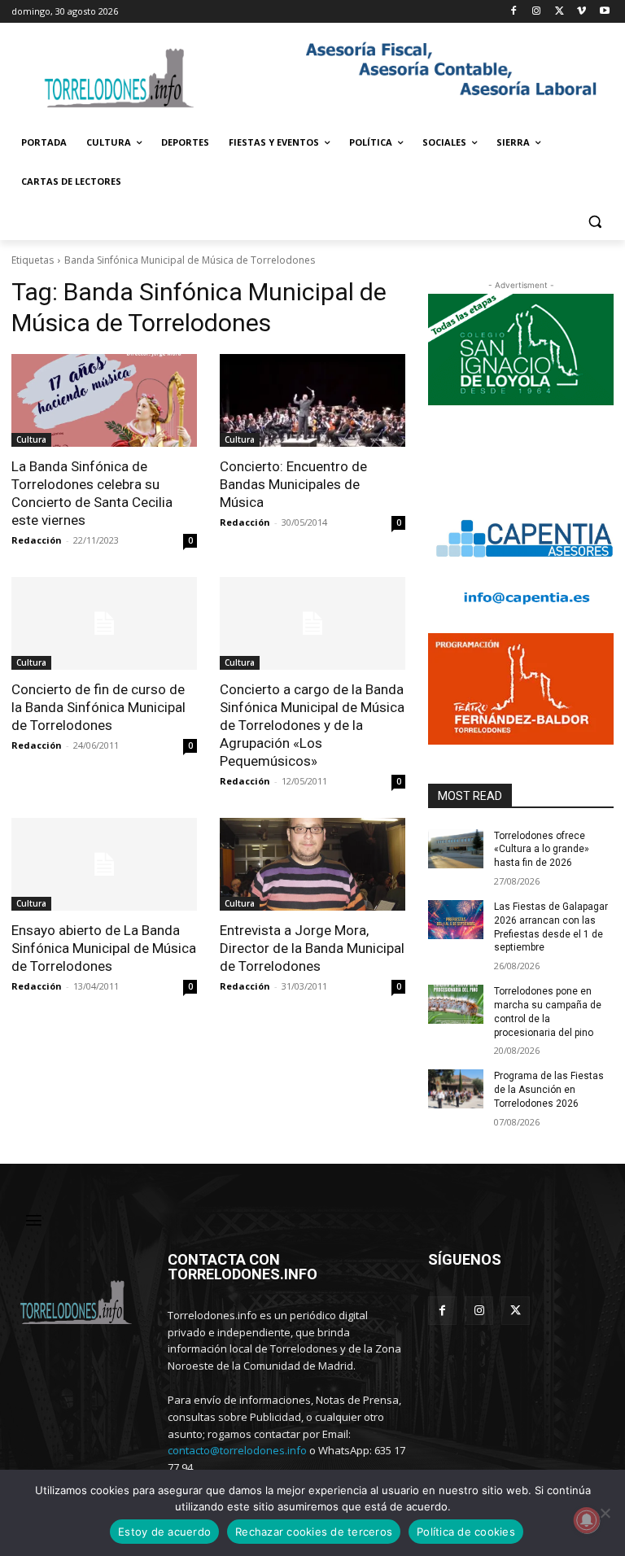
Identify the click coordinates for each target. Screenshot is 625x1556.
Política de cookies (466, 1531)
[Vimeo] (581, 11)
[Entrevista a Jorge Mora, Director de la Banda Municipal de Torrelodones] (312, 864)
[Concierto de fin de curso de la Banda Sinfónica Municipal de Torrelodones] (104, 623)
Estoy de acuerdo (164, 1531)
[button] (594, 221)
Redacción (36, 540)
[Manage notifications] (587, 1520)
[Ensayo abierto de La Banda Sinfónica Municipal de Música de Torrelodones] (104, 864)
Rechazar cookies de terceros (313, 1531)
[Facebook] (514, 11)
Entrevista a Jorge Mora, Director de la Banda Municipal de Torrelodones (312, 948)
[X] (559, 11)
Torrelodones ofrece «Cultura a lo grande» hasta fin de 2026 (541, 849)
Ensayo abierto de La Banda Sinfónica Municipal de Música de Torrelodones (103, 948)
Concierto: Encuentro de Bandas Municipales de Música (293, 484)
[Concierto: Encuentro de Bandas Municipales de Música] (312, 400)
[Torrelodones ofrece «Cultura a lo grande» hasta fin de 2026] (455, 848)
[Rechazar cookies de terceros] (605, 1513)
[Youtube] (604, 11)
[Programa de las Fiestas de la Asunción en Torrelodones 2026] (455, 1088)
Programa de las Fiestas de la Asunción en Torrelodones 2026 (549, 1089)
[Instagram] (536, 11)
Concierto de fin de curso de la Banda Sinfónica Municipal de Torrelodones (98, 707)
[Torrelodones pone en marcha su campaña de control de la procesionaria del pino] (455, 1004)
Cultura (31, 439)
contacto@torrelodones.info (237, 1450)
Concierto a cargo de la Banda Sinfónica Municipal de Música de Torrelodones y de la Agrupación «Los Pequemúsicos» (312, 725)
